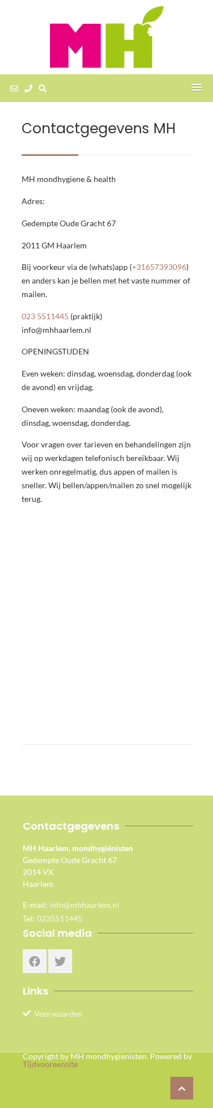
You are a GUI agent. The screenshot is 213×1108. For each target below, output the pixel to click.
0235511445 (59, 918)
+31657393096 (159, 267)
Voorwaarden (58, 1013)
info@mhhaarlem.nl (84, 905)
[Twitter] (60, 961)
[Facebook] (35, 961)
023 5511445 (45, 316)
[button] (196, 88)
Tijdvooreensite (50, 1064)
